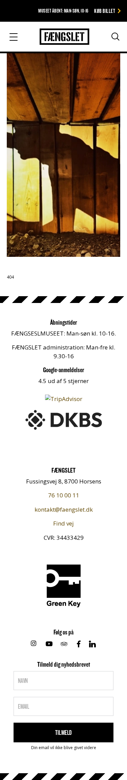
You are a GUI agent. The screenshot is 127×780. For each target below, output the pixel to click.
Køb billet (104, 10)
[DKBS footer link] (63, 419)
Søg (109, 39)
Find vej (63, 523)
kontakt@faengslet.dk (64, 509)
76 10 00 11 (63, 495)
